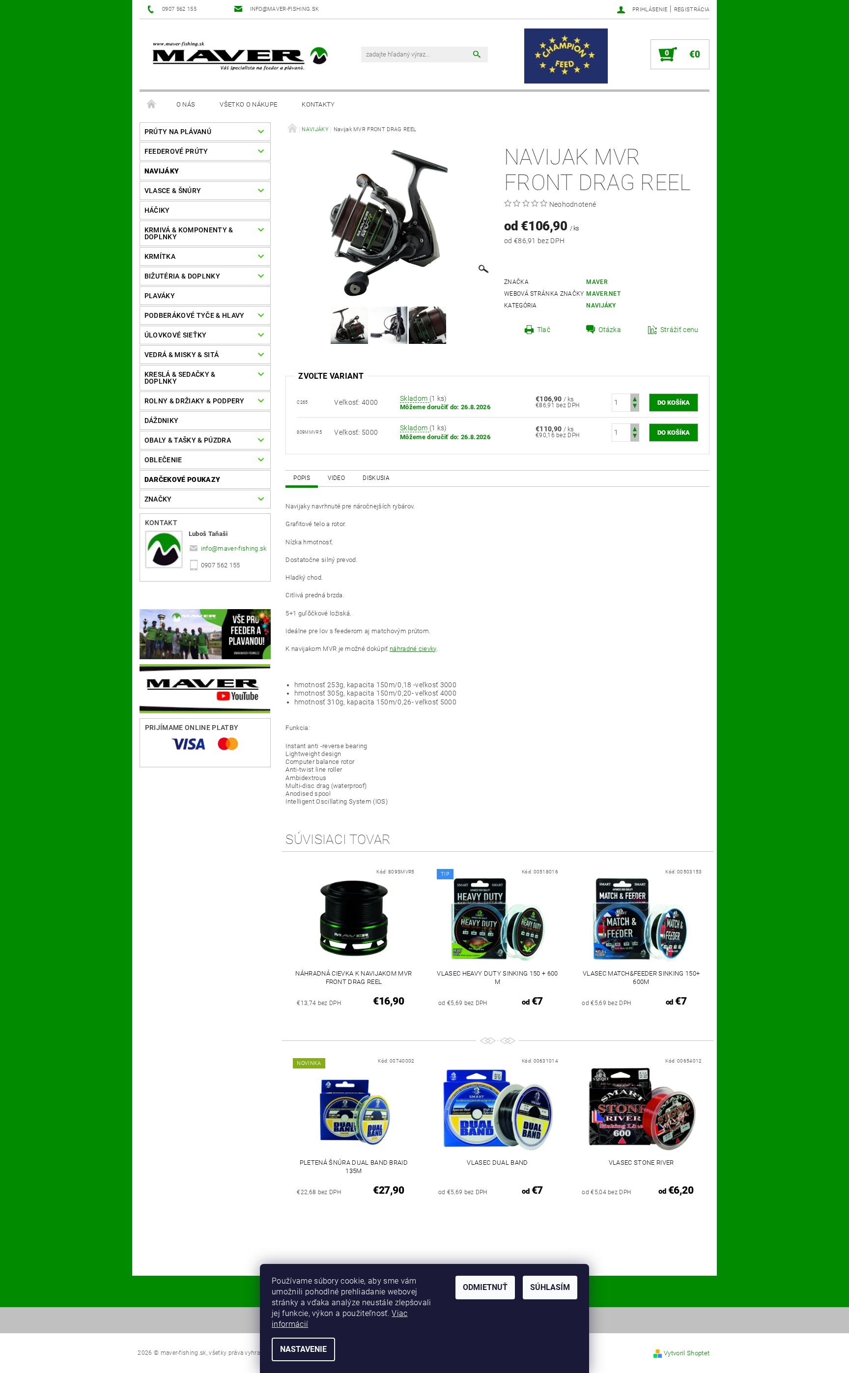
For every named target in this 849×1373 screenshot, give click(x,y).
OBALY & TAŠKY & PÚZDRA (187, 440)
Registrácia (692, 9)
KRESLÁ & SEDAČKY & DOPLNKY (180, 377)
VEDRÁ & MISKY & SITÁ (181, 355)
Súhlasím (550, 1287)
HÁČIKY (157, 210)
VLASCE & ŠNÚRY (172, 191)
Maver (596, 282)
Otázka (609, 330)
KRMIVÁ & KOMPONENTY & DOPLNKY (188, 233)
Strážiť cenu (679, 330)
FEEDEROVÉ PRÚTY (176, 151)
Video (336, 478)
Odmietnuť (485, 1287)
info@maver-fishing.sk (234, 548)
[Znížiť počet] (634, 407)
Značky (158, 499)
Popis (301, 478)
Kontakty (318, 104)
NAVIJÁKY (161, 171)
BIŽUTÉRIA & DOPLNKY (182, 276)
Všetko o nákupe (248, 104)
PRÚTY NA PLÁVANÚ (177, 132)
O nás (186, 104)
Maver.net (603, 293)
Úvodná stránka (152, 104)
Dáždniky (161, 420)
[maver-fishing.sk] (239, 57)
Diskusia (376, 478)
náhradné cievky (413, 648)
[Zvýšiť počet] (634, 398)
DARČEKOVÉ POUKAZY (182, 479)
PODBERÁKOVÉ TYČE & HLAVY (194, 315)
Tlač (543, 330)
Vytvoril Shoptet (686, 1353)
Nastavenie (303, 1349)
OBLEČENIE (163, 460)
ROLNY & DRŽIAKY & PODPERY (194, 401)
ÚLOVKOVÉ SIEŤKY (175, 335)
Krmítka (159, 256)
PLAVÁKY (159, 296)
